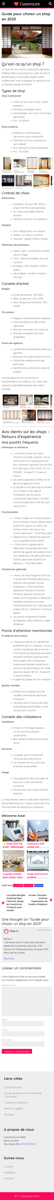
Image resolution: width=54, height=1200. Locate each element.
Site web (6, 1040)
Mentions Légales (13, 1108)
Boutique (9, 1114)
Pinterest (9, 1178)
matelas (38, 885)
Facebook (9, 1172)
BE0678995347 (28, 1144)
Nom (4, 1020)
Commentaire (9, 985)
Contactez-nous (13, 1087)
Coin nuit (28, 885)
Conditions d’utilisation (16, 1102)
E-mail (5, 1030)
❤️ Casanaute (27, 3)
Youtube (8, 1166)
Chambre (18, 885)
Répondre (9, 958)
